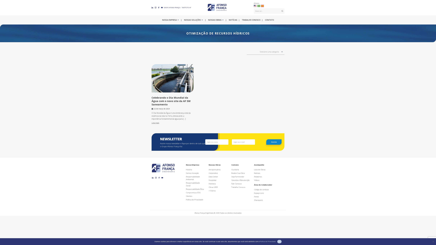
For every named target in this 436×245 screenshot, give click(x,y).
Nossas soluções (192, 20)
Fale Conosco (236, 184)
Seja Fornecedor (237, 176)
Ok (279, 241)
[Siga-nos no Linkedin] (153, 7)
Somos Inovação (192, 173)
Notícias (233, 20)
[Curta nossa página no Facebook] (159, 7)
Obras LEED (213, 187)
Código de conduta (261, 189)
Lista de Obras (259, 169)
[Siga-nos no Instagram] (156, 7)
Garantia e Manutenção (240, 180)
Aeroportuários (215, 169)
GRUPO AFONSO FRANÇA (172, 8)
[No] (433, 241)
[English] (255, 6)
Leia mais (155, 123)
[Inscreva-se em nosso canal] (162, 7)
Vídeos (256, 180)
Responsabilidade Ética (195, 189)
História (189, 169)
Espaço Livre (259, 193)
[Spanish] (262, 6)
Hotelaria (212, 184)
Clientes (189, 196)
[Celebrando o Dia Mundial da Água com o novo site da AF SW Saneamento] (173, 78)
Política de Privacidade (194, 199)
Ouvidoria (235, 169)
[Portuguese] (258, 6)
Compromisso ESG (193, 192)
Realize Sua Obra (238, 173)
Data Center (213, 176)
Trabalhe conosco (251, 20)
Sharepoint (258, 200)
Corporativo (213, 173)
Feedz (256, 196)
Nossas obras (215, 20)
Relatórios (258, 176)
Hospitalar (213, 180)
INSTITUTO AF (186, 8)
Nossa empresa (169, 20)
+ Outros (212, 191)
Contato (269, 20)
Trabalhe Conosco (238, 187)
